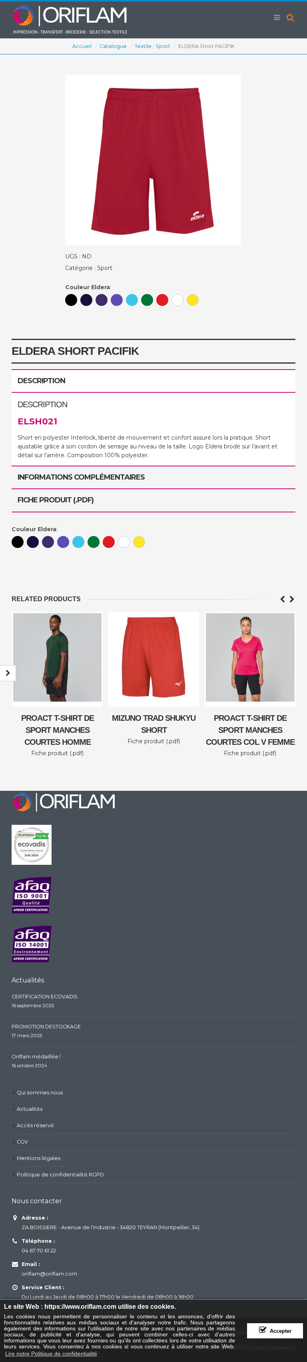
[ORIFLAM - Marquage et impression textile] (70, 19)
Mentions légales (38, 1158)
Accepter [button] (280, 1331)
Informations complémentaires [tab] (81, 477)
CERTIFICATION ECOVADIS (45, 997)
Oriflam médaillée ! (36, 1057)
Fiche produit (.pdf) (57, 753)
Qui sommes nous (40, 1093)
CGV (22, 1142)
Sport (104, 268)
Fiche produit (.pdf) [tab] (56, 500)
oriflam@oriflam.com (49, 1274)
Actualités (29, 1109)
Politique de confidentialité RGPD (60, 1175)
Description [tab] (41, 380)
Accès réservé (35, 1125)
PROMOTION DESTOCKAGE (46, 1027)
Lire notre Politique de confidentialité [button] (51, 1353)
